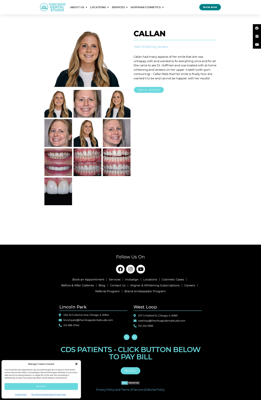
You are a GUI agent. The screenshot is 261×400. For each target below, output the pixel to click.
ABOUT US (77, 7)
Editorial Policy (155, 389)
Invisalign (132, 279)
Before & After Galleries (77, 285)
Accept (41, 386)
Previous (126, 337)
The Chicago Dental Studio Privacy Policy (48, 394)
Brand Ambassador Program (145, 291)
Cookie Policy (21, 394)
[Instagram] (130, 269)
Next (134, 337)
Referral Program (107, 291)
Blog (102, 285)
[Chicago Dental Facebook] (257, 28)
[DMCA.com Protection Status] (130, 383)
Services (115, 279)
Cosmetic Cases (173, 279)
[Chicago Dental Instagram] (257, 36)
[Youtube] (140, 269)
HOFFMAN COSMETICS (146, 7)
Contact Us (118, 285)
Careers (189, 285)
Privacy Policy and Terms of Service (119, 389)
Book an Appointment (88, 279)
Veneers (162, 47)
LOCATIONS (98, 7)
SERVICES (118, 7)
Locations (150, 279)
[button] (76, 363)
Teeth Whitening (145, 47)
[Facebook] (120, 269)
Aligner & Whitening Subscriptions (155, 285)
